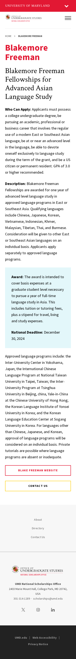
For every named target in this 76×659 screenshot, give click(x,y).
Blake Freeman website (38, 470)
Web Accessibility (45, 637)
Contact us (38, 486)
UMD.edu (21, 637)
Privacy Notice (38, 644)
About (38, 519)
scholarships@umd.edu (48, 598)
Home (8, 36)
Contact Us (38, 537)
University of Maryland (27, 5)
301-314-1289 (22, 598)
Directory (38, 528)
